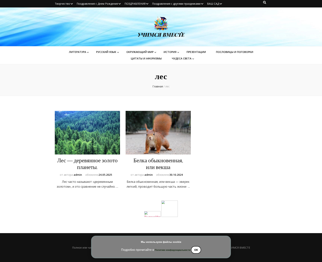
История (170, 52)
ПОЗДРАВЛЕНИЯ (135, 3)
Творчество (62, 3)
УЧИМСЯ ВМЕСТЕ (161, 34)
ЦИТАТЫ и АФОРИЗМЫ (146, 58)
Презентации (196, 52)
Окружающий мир (140, 52)
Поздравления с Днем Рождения (97, 3)
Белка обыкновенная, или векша (158, 163)
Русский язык (106, 52)
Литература (77, 52)
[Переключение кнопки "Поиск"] (264, 2)
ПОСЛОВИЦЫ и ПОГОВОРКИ (234, 52)
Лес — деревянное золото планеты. (87, 163)
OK (196, 250)
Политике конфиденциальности (172, 250)
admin (78, 174)
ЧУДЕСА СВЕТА (181, 58)
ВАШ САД (213, 3)
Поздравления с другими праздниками (176, 3)
